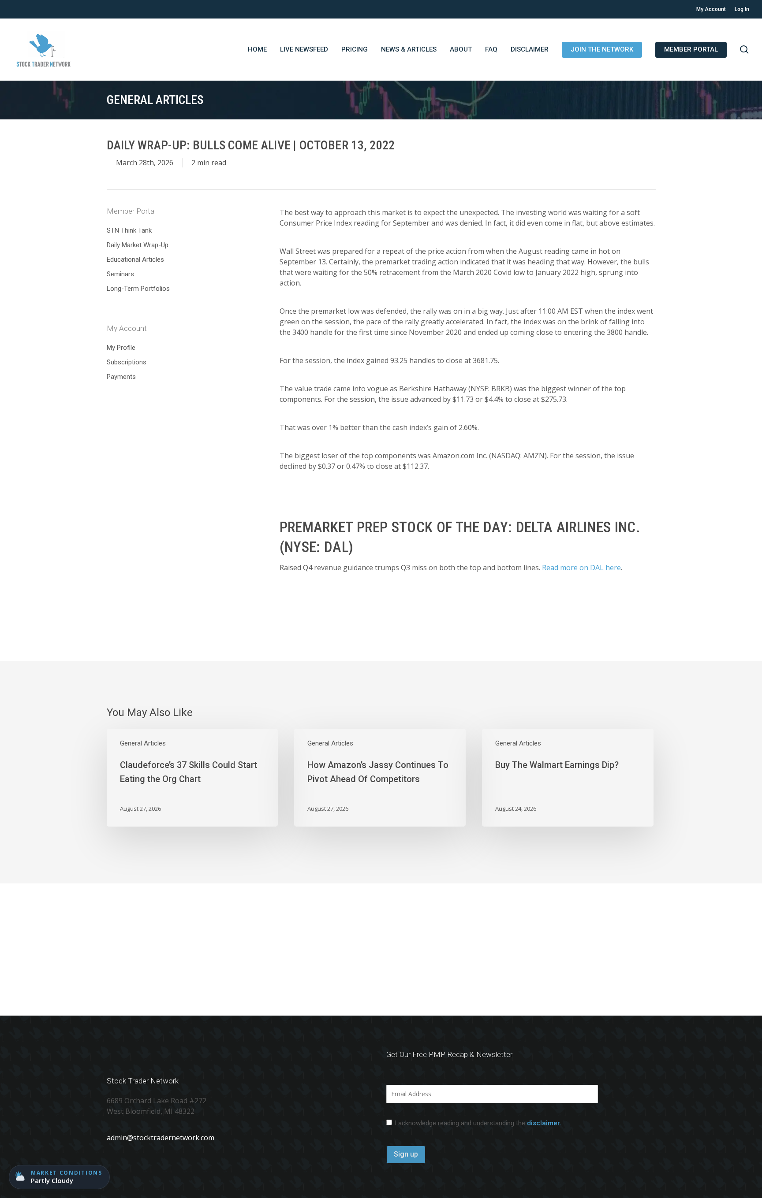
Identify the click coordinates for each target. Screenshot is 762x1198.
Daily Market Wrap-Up (137, 245)
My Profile (121, 348)
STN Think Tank (129, 230)
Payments (121, 377)
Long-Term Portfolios (138, 289)
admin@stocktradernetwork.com (160, 1137)
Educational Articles (135, 259)
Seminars (120, 274)
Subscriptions (126, 362)
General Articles (143, 743)
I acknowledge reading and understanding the (478, 1123)
